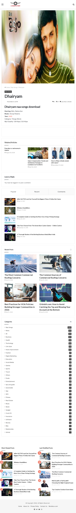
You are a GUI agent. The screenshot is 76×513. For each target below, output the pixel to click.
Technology (9, 343)
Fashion (8, 353)
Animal (8, 432)
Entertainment (10, 381)
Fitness (8, 397)
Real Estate (9, 400)
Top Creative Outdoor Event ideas (62, 489)
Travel (8, 372)
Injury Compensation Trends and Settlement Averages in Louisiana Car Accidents (38, 162)
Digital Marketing (11, 356)
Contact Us (43, 506)
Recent (36, 192)
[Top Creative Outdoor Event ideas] (44, 492)
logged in (16, 183)
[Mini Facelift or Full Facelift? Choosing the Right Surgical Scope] (44, 483)
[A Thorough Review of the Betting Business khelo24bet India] (10, 237)
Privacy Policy (35, 506)
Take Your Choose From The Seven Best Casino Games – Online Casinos (39, 225)
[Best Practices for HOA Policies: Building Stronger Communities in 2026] (21, 293)
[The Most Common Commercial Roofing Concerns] (21, 263)
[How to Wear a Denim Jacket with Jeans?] (61, 153)
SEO (7, 394)
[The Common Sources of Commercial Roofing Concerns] (55, 263)
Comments (61, 192)
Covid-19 (8, 413)
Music (8, 403)
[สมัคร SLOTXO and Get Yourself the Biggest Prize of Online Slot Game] (10, 202)
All (6, 334)
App (7, 391)
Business (8, 337)
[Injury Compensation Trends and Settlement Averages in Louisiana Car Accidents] (38, 153)
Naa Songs (14, 87)
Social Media (10, 362)
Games (8, 365)
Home (8, 87)
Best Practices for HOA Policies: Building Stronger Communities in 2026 (20, 307)
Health (8, 340)
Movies (8, 423)
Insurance (9, 416)
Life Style (9, 346)
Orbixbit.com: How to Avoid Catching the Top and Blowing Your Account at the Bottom (54, 307)
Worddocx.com (53, 506)
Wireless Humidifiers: (23, 208)
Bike (7, 426)
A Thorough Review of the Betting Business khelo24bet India (36, 234)
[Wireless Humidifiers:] (10, 210)
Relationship (9, 429)
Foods (8, 378)
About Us (26, 506)
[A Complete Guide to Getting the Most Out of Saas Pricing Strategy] (10, 219)
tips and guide (10, 384)
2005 (10, 116)
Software (9, 419)
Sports (8, 369)
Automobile (9, 388)
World (7, 407)
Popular (13, 192)
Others (8, 375)
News (7, 330)
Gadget (8, 410)
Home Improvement (12, 349)
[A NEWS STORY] (15, 4)
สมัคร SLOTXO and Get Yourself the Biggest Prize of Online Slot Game (39, 199)
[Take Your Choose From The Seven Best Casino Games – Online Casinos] (10, 228)
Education (9, 359)
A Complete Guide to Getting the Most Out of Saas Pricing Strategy (38, 217)
